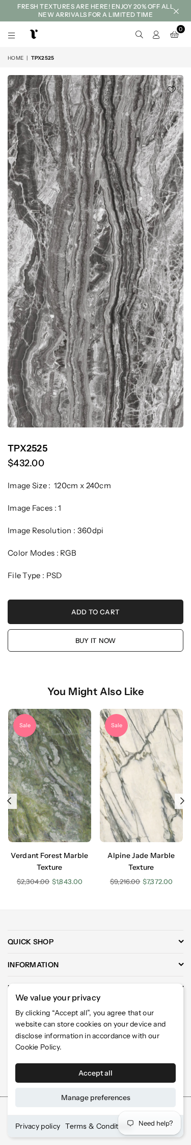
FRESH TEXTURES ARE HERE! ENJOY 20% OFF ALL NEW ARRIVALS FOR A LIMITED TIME (95, 10)
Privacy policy (37, 1126)
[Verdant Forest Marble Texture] (49, 775)
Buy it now (95, 640)
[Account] (156, 34)
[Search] (139, 34)
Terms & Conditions (98, 1126)
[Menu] (11, 34)
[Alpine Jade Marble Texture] (141, 775)
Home (15, 58)
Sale (25, 725)
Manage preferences (95, 1097)
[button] (174, 34)
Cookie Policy (37, 1047)
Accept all (95, 1073)
